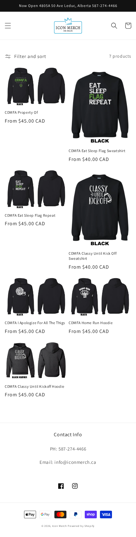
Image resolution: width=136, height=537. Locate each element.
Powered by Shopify (81, 525)
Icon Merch (59, 525)
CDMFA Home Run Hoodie (91, 322)
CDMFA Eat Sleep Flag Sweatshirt (97, 150)
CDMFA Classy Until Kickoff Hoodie (35, 386)
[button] (8, 26)
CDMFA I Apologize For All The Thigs (35, 322)
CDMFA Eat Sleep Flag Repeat (30, 215)
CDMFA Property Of (21, 112)
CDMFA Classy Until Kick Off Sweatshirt (92, 256)
